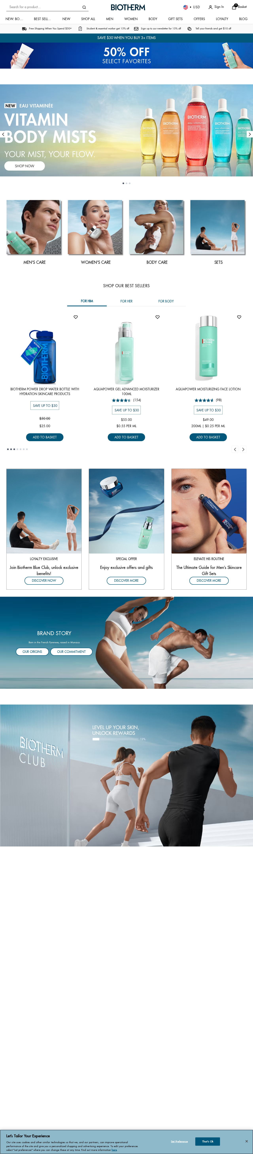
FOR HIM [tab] (87, 301)
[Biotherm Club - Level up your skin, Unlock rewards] (126, 775)
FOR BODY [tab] (166, 301)
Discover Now (44, 580)
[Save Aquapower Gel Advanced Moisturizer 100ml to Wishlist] (157, 317)
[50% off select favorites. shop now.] (126, 56)
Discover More (126, 580)
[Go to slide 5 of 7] (20, 449)
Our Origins (32, 652)
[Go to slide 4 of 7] (17, 449)
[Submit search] (84, 7)
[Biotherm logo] (128, 7)
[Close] (246, 1141)
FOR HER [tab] (126, 301)
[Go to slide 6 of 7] (24, 449)
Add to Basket (45, 437)
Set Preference (179, 1141)
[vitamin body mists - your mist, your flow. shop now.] (126, 130)
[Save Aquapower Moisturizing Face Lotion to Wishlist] (239, 317)
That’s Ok (207, 1141)
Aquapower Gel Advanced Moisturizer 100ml (126, 391)
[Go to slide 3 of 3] (129, 183)
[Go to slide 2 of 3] (126, 183)
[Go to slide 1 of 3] (123, 183)
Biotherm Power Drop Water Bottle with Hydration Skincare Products (44, 391)
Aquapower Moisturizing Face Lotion (208, 389)
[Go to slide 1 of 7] (8, 449)
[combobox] (47, 7)
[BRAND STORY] (126, 643)
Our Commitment (71, 652)
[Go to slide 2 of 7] (11, 449)
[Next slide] (250, 134)
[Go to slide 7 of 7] (27, 449)
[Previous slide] (3, 134)
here (114, 1150)
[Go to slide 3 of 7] (14, 449)
